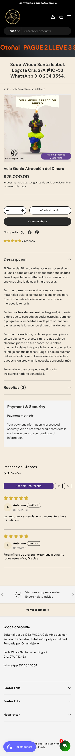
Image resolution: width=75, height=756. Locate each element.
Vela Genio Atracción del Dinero (29, 89)
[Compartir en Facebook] (29, 232)
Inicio (6, 89)
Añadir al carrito (50, 210)
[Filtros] (59, 486)
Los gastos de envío (40, 182)
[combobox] (37, 31)
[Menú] (69, 17)
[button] (61, 17)
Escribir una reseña (29, 486)
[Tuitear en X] (22, 232)
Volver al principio (37, 609)
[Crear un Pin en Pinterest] (37, 232)
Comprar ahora (37, 221)
